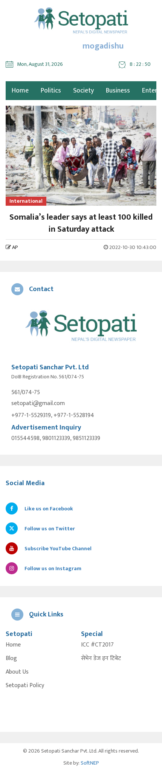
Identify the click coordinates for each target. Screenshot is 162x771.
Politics (51, 90)
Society (83, 90)
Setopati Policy (25, 686)
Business (118, 90)
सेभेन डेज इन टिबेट (101, 658)
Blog (11, 658)
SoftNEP (90, 763)
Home (13, 645)
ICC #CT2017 (97, 645)
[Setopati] (81, 326)
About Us (17, 672)
